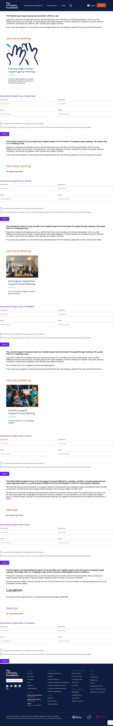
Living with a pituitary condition (57, 685)
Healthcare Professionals (54, 691)
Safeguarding (94, 680)
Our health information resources (57, 688)
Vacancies (30, 685)
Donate (101, 5)
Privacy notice (94, 677)
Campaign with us (77, 695)
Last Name (61, 100)
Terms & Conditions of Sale (98, 689)
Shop (63, 6)
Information (51, 670)
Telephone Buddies (53, 704)
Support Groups (52, 701)
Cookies (92, 683)
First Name (4, 100)
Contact (30, 692)
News (29, 682)
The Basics (50, 676)
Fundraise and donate (79, 670)
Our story (30, 673)
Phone (60, 110)
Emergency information (54, 673)
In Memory (75, 685)
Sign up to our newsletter (14, 680)
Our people (30, 679)
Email (2, 110)
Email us (29, 705)
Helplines (50, 698)
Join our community (78, 689)
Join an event (75, 698)
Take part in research (77, 701)
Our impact (30, 676)
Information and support (33, 6)
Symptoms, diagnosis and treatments (58, 682)
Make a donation (76, 673)
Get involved (51, 6)
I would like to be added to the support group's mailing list (23, 124)
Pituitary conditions (53, 679)
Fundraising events (77, 679)
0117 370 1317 (31, 697)
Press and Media (32, 688)
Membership (75, 692)
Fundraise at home (77, 676)
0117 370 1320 (31, 701)
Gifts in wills (75, 682)
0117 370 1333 (37, 705)
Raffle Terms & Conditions (97, 692)
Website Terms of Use (96, 686)
